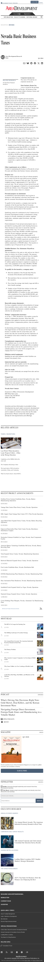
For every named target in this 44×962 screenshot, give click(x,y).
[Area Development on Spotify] (22, 952)
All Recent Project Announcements (10, 608)
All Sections (41, 17)
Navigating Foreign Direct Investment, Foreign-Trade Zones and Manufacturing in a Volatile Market (21, 712)
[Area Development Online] (21, 956)
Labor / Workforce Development (9, 916)
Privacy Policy (27, 960)
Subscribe (34, 2)
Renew (41, 2)
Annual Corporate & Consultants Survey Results (13, 932)
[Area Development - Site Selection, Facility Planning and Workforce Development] (22, 8)
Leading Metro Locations (7, 934)
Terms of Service (36, 960)
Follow (16, 14)
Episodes (40, 694)
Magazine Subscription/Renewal (12, 894)
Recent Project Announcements (8, 921)
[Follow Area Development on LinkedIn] (2, 952)
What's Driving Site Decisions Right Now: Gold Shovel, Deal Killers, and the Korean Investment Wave (20, 703)
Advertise (15, 3)
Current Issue (6, 901)
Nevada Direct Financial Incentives (9, 83)
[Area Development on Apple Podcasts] (17, 952)
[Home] (12, 952)
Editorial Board (32, 17)
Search (28, 14)
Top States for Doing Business (8, 937)
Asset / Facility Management (8, 913)
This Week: (21, 791)
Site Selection (4, 918)
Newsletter (5, 897)
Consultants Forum (7, 3)
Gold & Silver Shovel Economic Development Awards (14, 929)
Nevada (11, 25)
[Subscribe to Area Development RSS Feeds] (7, 952)
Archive (40, 782)
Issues (41, 732)
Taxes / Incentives (8, 434)
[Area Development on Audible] (27, 952)
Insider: (19, 787)
